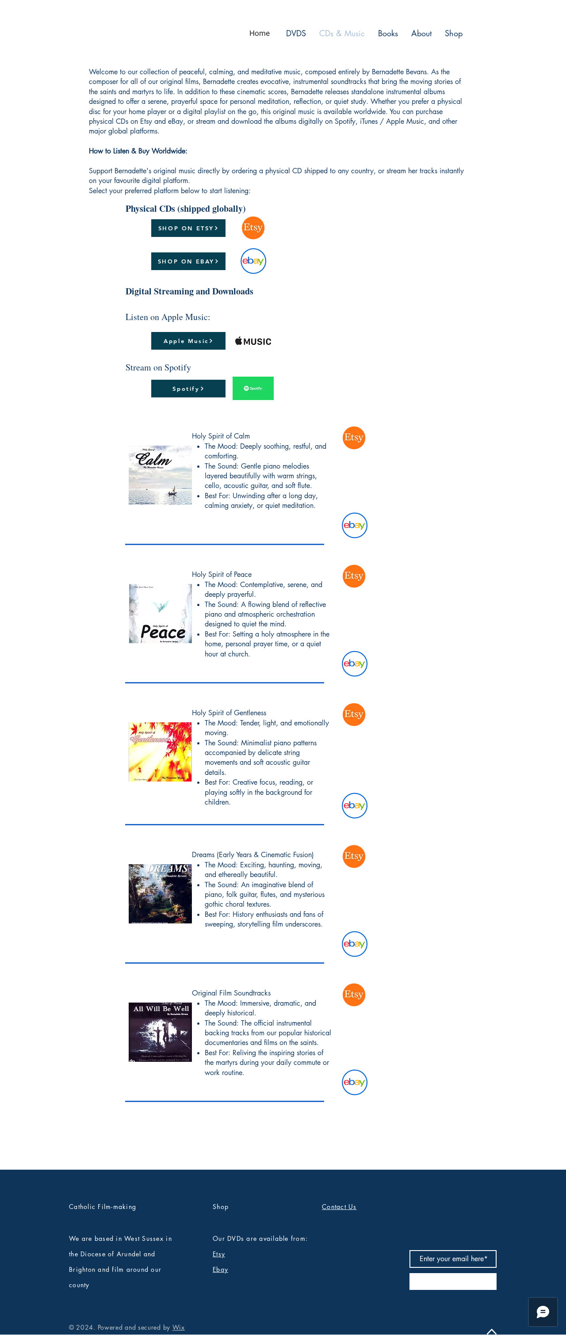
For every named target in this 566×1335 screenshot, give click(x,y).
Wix (178, 1327)
